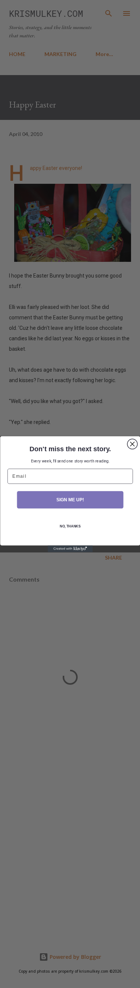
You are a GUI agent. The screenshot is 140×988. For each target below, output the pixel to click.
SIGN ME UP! (70, 499)
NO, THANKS (69, 526)
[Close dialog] (132, 444)
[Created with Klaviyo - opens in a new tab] (70, 548)
